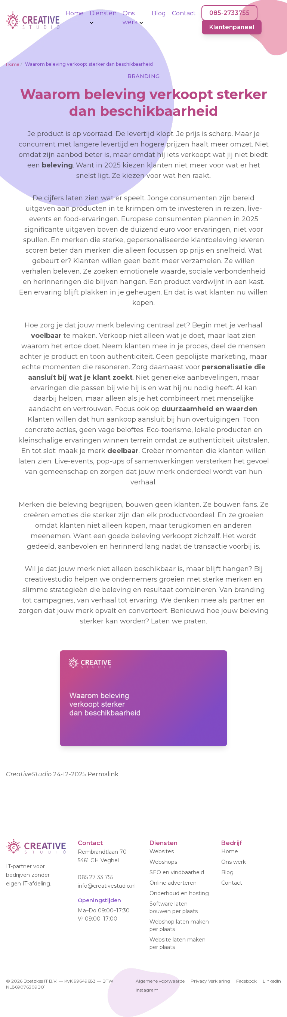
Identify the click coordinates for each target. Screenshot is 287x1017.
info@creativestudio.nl (107, 885)
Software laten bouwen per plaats (173, 907)
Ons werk (131, 18)
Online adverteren (173, 882)
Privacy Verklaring (210, 981)
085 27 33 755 (95, 877)
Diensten (103, 13)
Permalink (102, 774)
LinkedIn (272, 981)
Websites (161, 851)
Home (74, 13)
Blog (159, 13)
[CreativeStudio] (36, 849)
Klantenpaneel (231, 27)
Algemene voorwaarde (160, 981)
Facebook (246, 981)
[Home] (32, 20)
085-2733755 (229, 12)
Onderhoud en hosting (179, 893)
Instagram (147, 990)
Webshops (163, 862)
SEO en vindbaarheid (176, 872)
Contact (184, 13)
